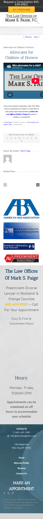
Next (36, 37)
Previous (28, 37)
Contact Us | (20, 505)
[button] (5, 185)
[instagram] (13, 493)
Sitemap (7, 508)
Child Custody (31, 122)
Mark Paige (8, 122)
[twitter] (8, 493)
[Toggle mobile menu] (38, 23)
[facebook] (4, 493)
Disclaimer (29, 505)
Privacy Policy (17, 508)
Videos (10, 124)
